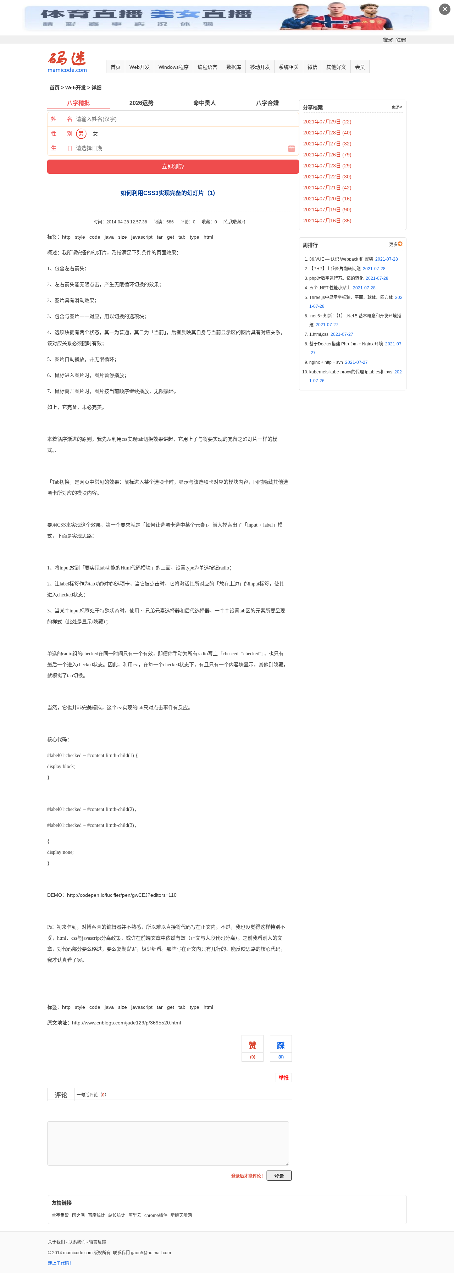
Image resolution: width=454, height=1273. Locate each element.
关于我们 (56, 1242)
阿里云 (134, 1215)
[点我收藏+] (234, 221)
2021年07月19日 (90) (327, 209)
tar (160, 237)
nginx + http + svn (338, 362)
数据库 (233, 67)
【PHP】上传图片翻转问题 (347, 268)
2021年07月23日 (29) (327, 165)
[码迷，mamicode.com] (67, 70)
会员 (360, 67)
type (194, 237)
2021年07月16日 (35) (327, 220)
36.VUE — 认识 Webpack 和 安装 (353, 259)
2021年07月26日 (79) (327, 154)
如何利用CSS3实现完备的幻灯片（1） (89, 991)
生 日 (61, 148)
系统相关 (289, 67)
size (122, 237)
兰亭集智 (60, 1215)
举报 (284, 1077)
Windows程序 (174, 67)
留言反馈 (97, 1242)
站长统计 (116, 1215)
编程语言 (207, 67)
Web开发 (139, 67)
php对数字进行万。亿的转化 (348, 278)
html (208, 237)
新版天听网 (181, 1215)
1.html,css (331, 334)
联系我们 (76, 1242)
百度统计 (96, 1215)
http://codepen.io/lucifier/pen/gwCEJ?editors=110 (122, 895)
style (80, 237)
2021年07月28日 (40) (327, 132)
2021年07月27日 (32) (327, 143)
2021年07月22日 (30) (327, 176)
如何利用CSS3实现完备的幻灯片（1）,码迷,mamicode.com (113, 976)
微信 (312, 67)
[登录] (388, 40)
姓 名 (61, 119)
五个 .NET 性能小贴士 (342, 287)
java (109, 237)
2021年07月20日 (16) (327, 198)
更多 (393, 244)
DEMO (54, 895)
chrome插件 (155, 1215)
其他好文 (336, 67)
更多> (397, 107)
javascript (142, 237)
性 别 (61, 133)
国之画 (78, 1215)
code (94, 237)
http (66, 237)
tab (182, 237)
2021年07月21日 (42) (327, 187)
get (170, 237)
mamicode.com (78, 1252)
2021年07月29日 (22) (327, 121)
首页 (116, 67)
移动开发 (260, 67)
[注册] (400, 40)
